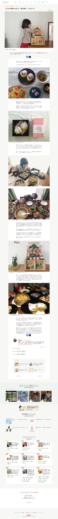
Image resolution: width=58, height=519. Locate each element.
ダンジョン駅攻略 (46, 476)
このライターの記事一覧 (27, 340)
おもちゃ (12, 448)
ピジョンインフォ (40, 512)
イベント (18, 348)
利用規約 (22, 512)
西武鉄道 (31, 477)
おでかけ (9, 462)
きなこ (13, 476)
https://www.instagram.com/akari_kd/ (25, 344)
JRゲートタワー (45, 478)
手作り (17, 448)
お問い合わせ (28, 512)
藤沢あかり (14, 49)
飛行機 (9, 463)
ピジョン (40, 461)
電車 (27, 477)
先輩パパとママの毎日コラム (21, 354)
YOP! (29, 479)
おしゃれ (24, 448)
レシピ (40, 448)
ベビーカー (25, 479)
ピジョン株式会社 (34, 512)
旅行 (13, 462)
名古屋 (40, 478)
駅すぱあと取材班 (26, 481)
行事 (10, 49)
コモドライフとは (17, 512)
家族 (16, 462)
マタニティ (45, 461)
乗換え (40, 476)
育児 (7, 49)
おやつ (44, 448)
